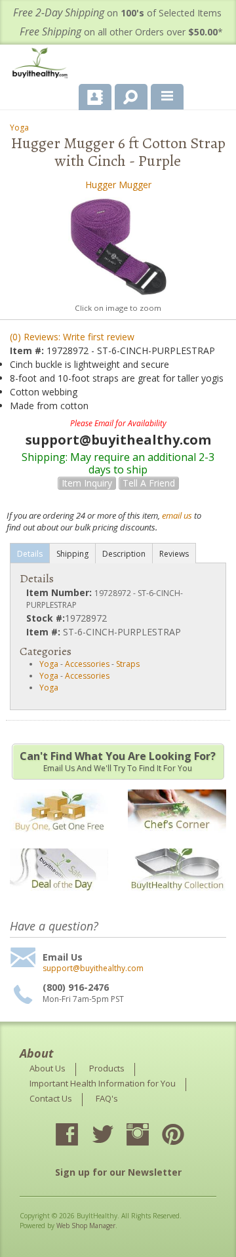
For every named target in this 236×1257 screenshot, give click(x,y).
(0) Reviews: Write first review (72, 336)
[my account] (95, 97)
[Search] (126, 94)
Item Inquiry (87, 483)
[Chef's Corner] (177, 839)
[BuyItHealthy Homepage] (42, 64)
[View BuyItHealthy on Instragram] (149, 1135)
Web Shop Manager (85, 1225)
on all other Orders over (121, 32)
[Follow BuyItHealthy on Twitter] (114, 1135)
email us (177, 515)
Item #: (28, 350)
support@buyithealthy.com (93, 968)
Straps (128, 663)
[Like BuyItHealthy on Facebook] (78, 1135)
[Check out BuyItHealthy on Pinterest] (184, 1135)
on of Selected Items (117, 13)
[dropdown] (167, 97)
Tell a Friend (149, 483)
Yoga (19, 127)
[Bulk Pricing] (177, 898)
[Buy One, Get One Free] (59, 839)
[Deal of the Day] (59, 898)
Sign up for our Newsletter (118, 1172)
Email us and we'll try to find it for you (118, 761)
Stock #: (45, 618)
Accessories (87, 663)
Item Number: (60, 592)
